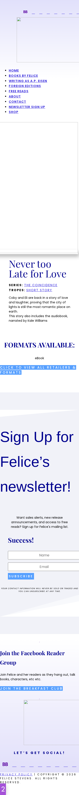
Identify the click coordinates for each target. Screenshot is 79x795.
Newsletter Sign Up (27, 107)
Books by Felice (23, 76)
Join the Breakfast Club (31, 688)
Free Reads (19, 91)
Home (14, 70)
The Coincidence (40, 285)
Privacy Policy (16, 774)
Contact (17, 101)
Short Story (39, 290)
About (15, 96)
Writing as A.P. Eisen (28, 81)
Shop (13, 112)
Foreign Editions (25, 86)
